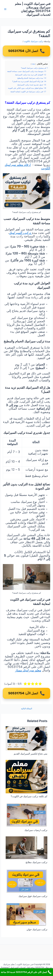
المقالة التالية (26, 709)
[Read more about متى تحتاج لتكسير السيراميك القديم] (26, 738)
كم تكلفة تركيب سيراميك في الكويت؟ (29, 796)
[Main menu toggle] (5, 9)
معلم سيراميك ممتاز (28, 670)
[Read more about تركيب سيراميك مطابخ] (26, 847)
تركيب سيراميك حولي (36, 929)
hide (33, 64)
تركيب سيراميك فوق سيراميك (33, 896)
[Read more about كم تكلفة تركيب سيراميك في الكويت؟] (26, 776)
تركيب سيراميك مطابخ (36, 862)
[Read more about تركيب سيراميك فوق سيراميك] (26, 880)
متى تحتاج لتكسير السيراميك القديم (30, 753)
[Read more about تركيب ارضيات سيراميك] (26, 815)
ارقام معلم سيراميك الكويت (27, 166)
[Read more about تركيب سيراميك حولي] (26, 914)
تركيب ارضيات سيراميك (35, 830)
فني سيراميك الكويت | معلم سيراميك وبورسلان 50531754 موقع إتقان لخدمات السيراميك (32, 9)
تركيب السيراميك (20, 233)
